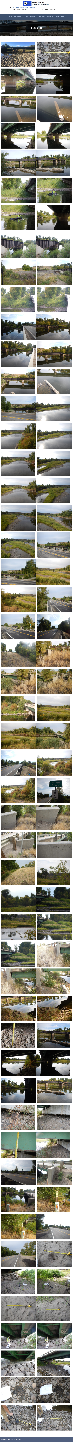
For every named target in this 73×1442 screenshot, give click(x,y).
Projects (42, 16)
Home (10, 16)
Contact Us (60, 16)
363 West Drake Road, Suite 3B (24, 8)
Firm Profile (18, 16)
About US (50, 16)
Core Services (30, 16)
